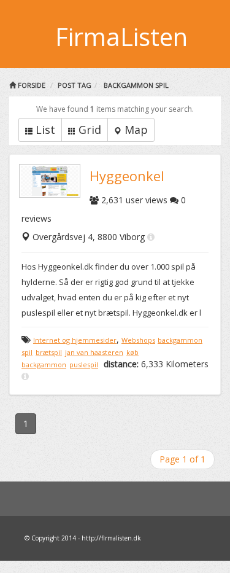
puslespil (83, 364)
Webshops (138, 340)
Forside (30, 85)
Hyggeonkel (127, 175)
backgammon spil (136, 85)
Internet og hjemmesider (75, 340)
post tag (74, 85)
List (45, 129)
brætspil (49, 352)
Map (136, 129)
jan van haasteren (94, 352)
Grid (90, 129)
